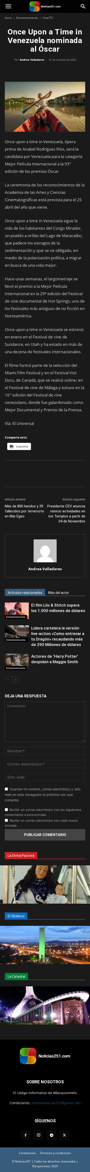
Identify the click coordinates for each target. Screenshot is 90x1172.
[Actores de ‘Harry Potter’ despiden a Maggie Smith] (17, 662)
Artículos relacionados (25, 593)
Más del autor (58, 593)
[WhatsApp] (45, 70)
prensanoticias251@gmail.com (56, 1103)
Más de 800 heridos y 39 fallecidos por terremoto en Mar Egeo (24, 511)
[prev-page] (8, 680)
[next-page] (15, 680)
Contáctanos (27, 1153)
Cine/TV (47, 18)
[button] (8, 6)
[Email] (56, 70)
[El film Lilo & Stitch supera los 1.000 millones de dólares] (17, 610)
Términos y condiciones (55, 1153)
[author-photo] (45, 562)
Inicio (8, 18)
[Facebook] (23, 70)
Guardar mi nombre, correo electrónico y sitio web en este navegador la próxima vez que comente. (42, 794)
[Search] (83, 6)
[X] (34, 70)
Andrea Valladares (32, 59)
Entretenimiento (27, 18)
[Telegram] (67, 70)
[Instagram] (38, 1135)
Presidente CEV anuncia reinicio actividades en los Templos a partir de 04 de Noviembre (66, 513)
